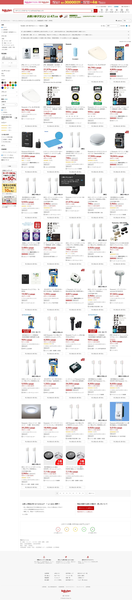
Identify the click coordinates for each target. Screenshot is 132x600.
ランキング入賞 (49, 77)
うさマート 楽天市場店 (28, 167)
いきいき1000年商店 (50, 167)
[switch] (16, 118)
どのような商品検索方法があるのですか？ (34, 509)
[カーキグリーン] (15, 83)
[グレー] (5, 83)
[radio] (2, 27)
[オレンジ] (10, 85)
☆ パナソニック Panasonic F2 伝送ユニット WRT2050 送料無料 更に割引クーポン (75, 381)
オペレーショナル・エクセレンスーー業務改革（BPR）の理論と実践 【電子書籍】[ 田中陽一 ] (53, 244)
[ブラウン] (10, 83)
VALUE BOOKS (49, 122)
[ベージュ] (13, 83)
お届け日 (3, 107)
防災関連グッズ (40, 547)
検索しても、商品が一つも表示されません (34, 511)
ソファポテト (115, 350)
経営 (47, 542)
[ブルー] (15, 85)
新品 (2, 73)
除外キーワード (5, 160)
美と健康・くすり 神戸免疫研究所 (97, 348)
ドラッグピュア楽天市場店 (51, 303)
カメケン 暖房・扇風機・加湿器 (53, 350)
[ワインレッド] (5, 85)
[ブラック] (2, 83)
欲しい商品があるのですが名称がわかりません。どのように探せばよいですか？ (43, 507)
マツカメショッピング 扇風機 (74, 168)
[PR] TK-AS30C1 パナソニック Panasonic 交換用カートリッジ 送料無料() (75, 66)
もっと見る (25, 514)
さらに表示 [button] (4, 49)
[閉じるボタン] (128, 31)
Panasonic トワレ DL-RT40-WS (31, 107)
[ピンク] (2, 85)
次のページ (91, 493)
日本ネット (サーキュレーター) (52, 214)
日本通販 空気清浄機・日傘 (96, 212)
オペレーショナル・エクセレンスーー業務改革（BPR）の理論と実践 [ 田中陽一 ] (119, 109)
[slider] (1, 60)
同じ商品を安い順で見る (97, 81)
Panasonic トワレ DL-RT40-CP (97, 65)
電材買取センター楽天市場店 (119, 436)
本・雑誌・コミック (25, 542)
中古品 (3, 75)
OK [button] (82, 180)
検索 (10, 66)
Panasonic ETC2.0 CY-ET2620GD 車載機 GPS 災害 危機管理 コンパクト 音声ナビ (31, 153)
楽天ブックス (115, 120)
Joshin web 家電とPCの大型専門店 (31, 80)
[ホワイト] (8, 83)
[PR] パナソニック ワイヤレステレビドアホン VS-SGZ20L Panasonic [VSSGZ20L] (31, 66)
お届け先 (3, 101)
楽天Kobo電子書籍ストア (51, 256)
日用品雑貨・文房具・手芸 (27, 547)
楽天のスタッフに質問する (86, 508)
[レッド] (8, 85)
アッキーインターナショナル (119, 260)
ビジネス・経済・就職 (38, 542)
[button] (126, 6)
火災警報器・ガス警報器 (52, 547)
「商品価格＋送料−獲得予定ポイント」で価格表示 (32, 25)
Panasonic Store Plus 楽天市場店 (53, 82)
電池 (25, 545)
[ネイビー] (2, 88)
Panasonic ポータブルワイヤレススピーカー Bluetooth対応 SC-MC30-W (97, 153)
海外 (6, 99)
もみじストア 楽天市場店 (29, 256)
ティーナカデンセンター (95, 76)
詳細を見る (75, 38)
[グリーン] (13, 85)
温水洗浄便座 (36, 543)
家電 (21, 543)
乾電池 (30, 545)
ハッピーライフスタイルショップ (120, 78)
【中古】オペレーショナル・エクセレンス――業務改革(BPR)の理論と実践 (119, 337)
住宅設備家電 (27, 543)
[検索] (95, 11)
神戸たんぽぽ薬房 (27, 348)
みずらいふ (70, 80)
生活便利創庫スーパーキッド (74, 123)
